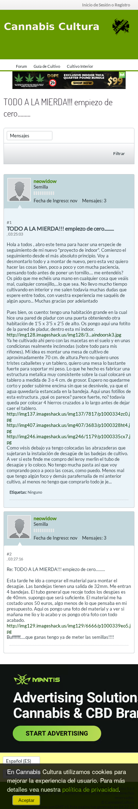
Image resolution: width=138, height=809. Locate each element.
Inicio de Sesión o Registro (106, 4)
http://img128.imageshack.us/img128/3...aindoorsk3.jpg (64, 335)
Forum (21, 66)
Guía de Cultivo (47, 66)
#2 (9, 554)
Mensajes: (92, 200)
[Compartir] (127, 201)
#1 (9, 222)
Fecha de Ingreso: (51, 200)
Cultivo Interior (80, 66)
